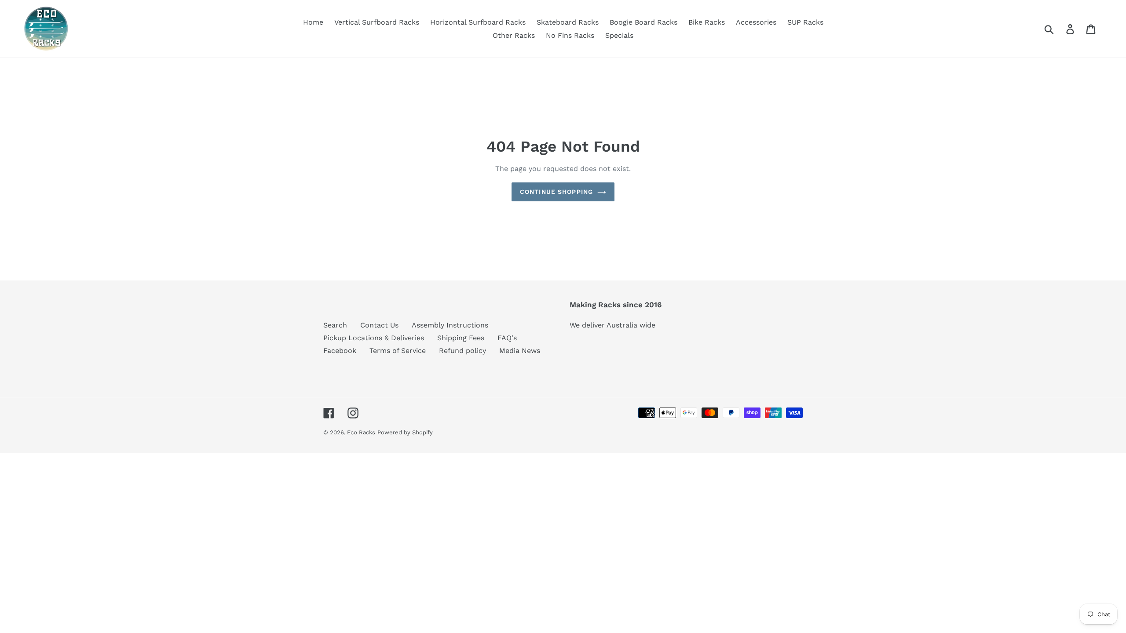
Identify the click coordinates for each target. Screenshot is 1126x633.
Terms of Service (397, 350)
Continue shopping (556, 191)
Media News (519, 350)
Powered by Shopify (405, 432)
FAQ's (507, 338)
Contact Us (379, 325)
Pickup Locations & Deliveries (373, 338)
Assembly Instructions (450, 325)
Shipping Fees (460, 338)
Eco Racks (361, 432)
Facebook (339, 350)
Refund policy (462, 350)
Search (335, 325)
